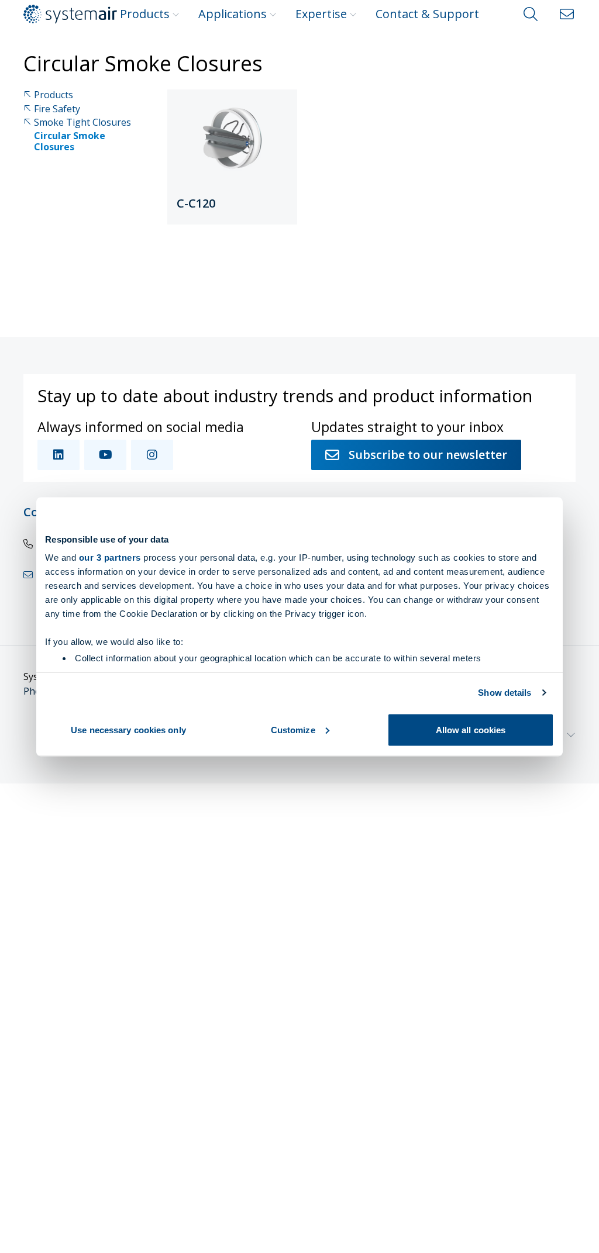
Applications (232, 14)
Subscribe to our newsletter (428, 454)
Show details (504, 693)
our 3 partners (110, 557)
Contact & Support (427, 14)
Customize (293, 729)
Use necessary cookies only (128, 729)
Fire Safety (57, 109)
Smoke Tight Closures (82, 122)
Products (145, 14)
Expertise (321, 14)
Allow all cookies (471, 729)
